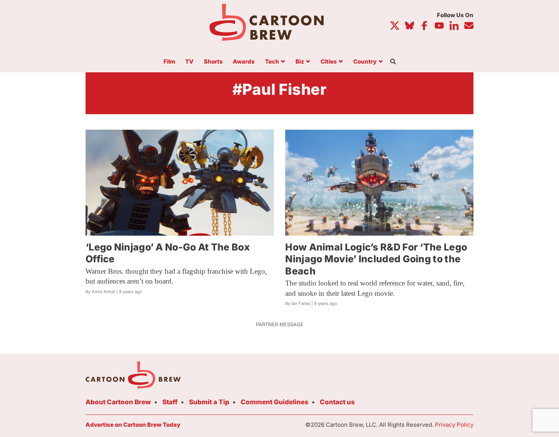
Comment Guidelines (274, 402)
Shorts (213, 62)
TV (189, 62)
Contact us (337, 402)
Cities (329, 62)
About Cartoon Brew (118, 402)
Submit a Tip (209, 402)
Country (364, 62)
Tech (272, 62)
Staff (170, 402)
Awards (244, 62)
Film (169, 62)
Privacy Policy (454, 424)
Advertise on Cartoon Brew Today (133, 424)
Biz (299, 62)
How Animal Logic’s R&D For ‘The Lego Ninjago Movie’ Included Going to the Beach (376, 259)
